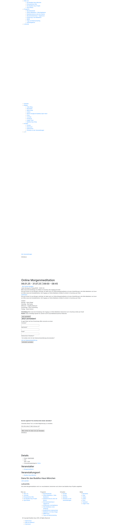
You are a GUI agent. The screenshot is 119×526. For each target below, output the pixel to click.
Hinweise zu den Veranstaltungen (35, 130)
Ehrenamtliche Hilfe (32, 4)
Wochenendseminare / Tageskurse (36, 15)
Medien (26, 105)
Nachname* (24, 327)
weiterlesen (24, 294)
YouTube (29, 117)
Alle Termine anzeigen (27, 286)
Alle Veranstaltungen (26, 254)
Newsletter (29, 108)
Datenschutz (30, 128)
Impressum (29, 127)
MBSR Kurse (46, 513)
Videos (84, 497)
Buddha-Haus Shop (32, 122)
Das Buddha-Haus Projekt (33, 6)
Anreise (29, 125)
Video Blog (30, 107)
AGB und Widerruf (29, 522)
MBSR (28, 19)
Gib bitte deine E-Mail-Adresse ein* (30, 426)
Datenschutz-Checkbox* (27, 335)
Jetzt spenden (25, 481)
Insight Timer (30, 120)
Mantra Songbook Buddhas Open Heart (37, 113)
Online (39, 463)
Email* (23, 331)
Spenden (26, 103)
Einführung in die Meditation (34, 17)
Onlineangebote (31, 22)
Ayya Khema (30, 7)
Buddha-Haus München (30, 475)
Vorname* (23, 323)
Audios (28, 112)
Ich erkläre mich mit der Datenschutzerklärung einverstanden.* (38, 338)
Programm (26, 9)
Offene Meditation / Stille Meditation (36, 12)
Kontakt (26, 123)
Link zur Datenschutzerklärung (29, 340)
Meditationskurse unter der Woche (36, 14)
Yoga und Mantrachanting (33, 20)
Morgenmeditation (29, 469)
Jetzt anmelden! (26, 316)
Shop (83, 495)
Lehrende (26, 24)
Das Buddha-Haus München (34, 2)
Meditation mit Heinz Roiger (50, 512)
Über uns (26, 1)
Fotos (28, 115)
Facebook (29, 118)
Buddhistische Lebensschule (50, 510)
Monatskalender (31, 10)
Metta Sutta (30, 110)
